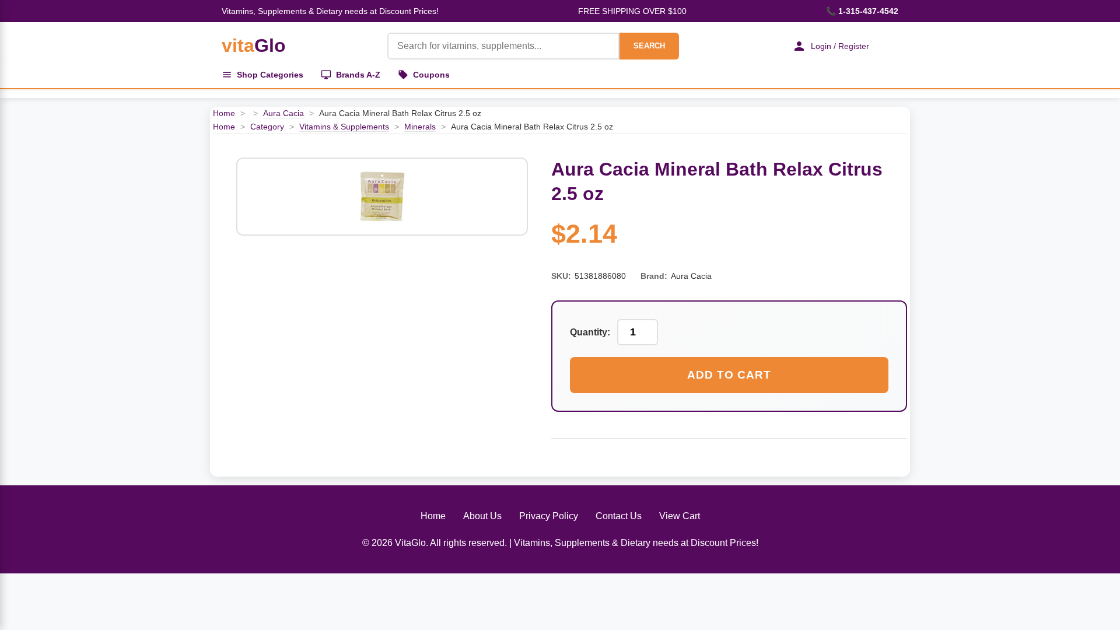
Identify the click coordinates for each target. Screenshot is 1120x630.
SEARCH (649, 45)
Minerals (420, 126)
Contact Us (619, 516)
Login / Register (840, 46)
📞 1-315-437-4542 (862, 11)
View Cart (679, 516)
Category (267, 126)
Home (224, 113)
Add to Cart (729, 375)
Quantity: (590, 332)
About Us (482, 516)
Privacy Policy (548, 516)
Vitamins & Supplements (344, 126)
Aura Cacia (283, 113)
